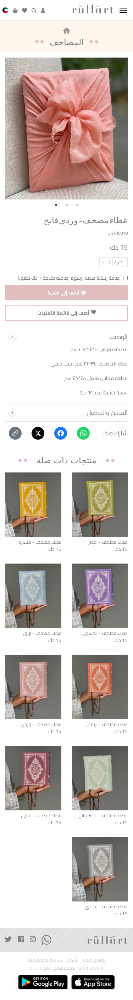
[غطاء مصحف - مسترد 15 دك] (33, 504)
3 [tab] (77, 204)
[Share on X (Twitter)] (38, 433)
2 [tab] (66, 204)
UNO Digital (40, 968)
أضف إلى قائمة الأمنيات (63, 313)
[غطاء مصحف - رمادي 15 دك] (100, 869)
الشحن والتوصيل (107, 412)
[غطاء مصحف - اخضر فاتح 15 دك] (100, 778)
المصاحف (67, 42)
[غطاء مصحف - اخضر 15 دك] (100, 504)
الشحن (73, 960)
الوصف (119, 336)
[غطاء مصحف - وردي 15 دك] (33, 687)
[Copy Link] (15, 433)
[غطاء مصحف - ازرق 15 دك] (33, 596)
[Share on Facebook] (60, 433)
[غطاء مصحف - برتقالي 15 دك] (100, 687)
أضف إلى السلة (63, 292)
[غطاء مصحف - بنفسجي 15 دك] (100, 596)
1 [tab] (56, 204)
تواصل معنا (94, 960)
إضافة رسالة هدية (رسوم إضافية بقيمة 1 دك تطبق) (69, 278)
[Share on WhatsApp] (83, 433)
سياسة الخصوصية (45, 960)
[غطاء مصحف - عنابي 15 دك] (33, 778)
